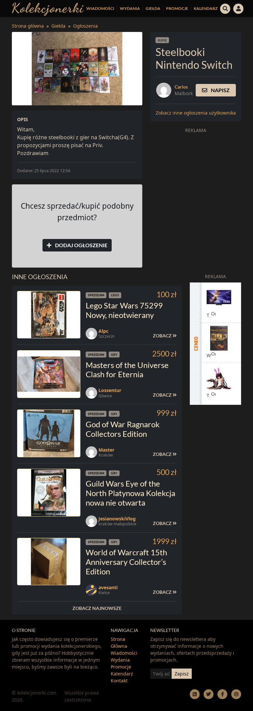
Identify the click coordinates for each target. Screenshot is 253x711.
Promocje (177, 8)
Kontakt (119, 680)
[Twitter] (208, 694)
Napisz (220, 90)
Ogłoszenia (85, 26)
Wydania (130, 8)
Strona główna (28, 26)
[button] (225, 8)
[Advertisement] (195, 177)
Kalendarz (205, 8)
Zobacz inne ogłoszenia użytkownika (196, 113)
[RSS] (195, 694)
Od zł (213, 313)
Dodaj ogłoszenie (80, 245)
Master (106, 450)
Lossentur (109, 390)
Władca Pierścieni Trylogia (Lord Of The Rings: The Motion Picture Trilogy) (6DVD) (209, 355)
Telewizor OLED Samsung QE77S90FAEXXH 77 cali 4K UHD (209, 315)
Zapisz (182, 674)
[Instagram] (236, 694)
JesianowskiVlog (117, 518)
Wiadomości (100, 8)
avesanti (108, 587)
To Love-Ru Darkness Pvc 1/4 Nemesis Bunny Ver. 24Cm (209, 395)
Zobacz (163, 335)
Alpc (103, 331)
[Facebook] (222, 694)
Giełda (153, 8)
